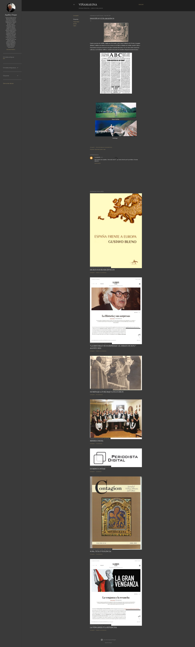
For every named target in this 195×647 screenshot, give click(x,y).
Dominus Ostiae (97, 469)
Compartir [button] (76, 15)
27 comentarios (99, 394)
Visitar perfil (10, 49)
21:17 (102, 157)
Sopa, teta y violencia (100, 551)
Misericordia (96, 441)
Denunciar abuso (8, 83)
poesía (75, 23)
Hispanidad (76, 21)
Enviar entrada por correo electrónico (104, 147)
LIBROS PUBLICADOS (97, 8)
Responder (98, 163)
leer (4, 58)
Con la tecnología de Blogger (109, 639)
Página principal (84, 8)
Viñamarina (88, 4)
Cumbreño (97, 157)
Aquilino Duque (11, 15)
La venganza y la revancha (103, 627)
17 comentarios (99, 554)
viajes (74, 25)
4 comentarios (99, 443)
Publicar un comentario (101, 272)
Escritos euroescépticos (102, 270)
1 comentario (98, 471)
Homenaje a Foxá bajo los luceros (106, 392)
